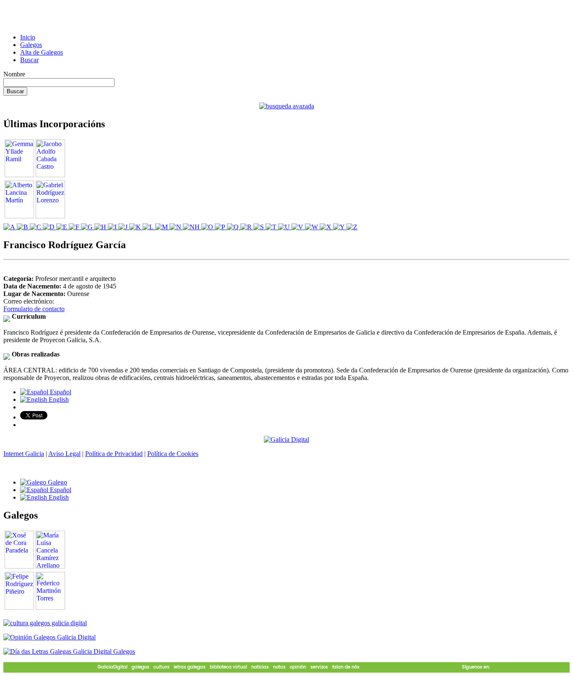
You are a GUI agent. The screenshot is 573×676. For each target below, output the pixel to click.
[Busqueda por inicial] (10, 227)
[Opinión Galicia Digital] (49, 637)
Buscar (29, 59)
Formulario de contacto (34, 308)
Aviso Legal (64, 453)
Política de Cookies (172, 453)
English (58, 399)
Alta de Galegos (41, 52)
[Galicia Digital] (286, 439)
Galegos (31, 44)
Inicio (27, 37)
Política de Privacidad (114, 453)
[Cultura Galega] (45, 622)
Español (59, 392)
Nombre (14, 74)
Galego (56, 482)
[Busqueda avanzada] (286, 106)
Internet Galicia (23, 453)
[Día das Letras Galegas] (69, 651)
